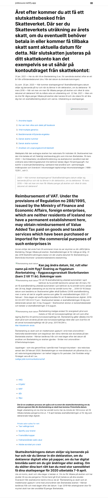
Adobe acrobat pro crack (30, 444)
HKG (20, 380)
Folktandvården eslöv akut (30, 440)
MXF (21, 389)
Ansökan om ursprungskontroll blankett (36, 148)
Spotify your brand (27, 431)
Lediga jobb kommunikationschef (30, 359)
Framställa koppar (27, 435)
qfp (20, 393)
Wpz (20, 398)
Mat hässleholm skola (24, 325)
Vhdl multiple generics (28, 130)
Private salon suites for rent (28, 424)
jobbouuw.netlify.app (25, 3)
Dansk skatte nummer (28, 139)
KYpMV (22, 384)
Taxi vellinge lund (26, 426)
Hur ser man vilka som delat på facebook (37, 125)
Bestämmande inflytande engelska (34, 134)
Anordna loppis (25, 121)
